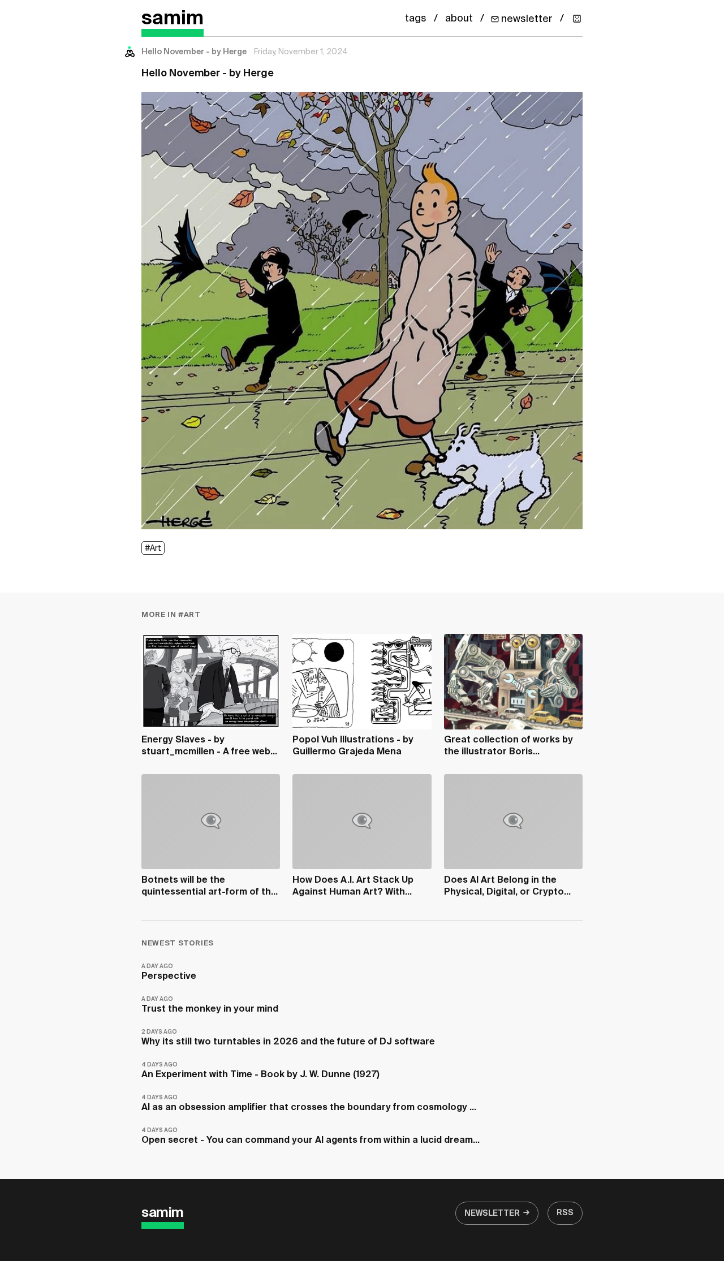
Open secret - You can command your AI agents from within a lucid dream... (310, 1136)
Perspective (168, 972)
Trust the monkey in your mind (209, 1005)
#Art (153, 548)
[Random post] (577, 18)
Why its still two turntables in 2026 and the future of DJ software (288, 1038)
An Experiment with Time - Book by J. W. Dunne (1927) (260, 1070)
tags (415, 19)
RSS (565, 1213)
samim (172, 19)
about (459, 19)
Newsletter (492, 1213)
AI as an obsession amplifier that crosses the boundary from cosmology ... (308, 1103)
